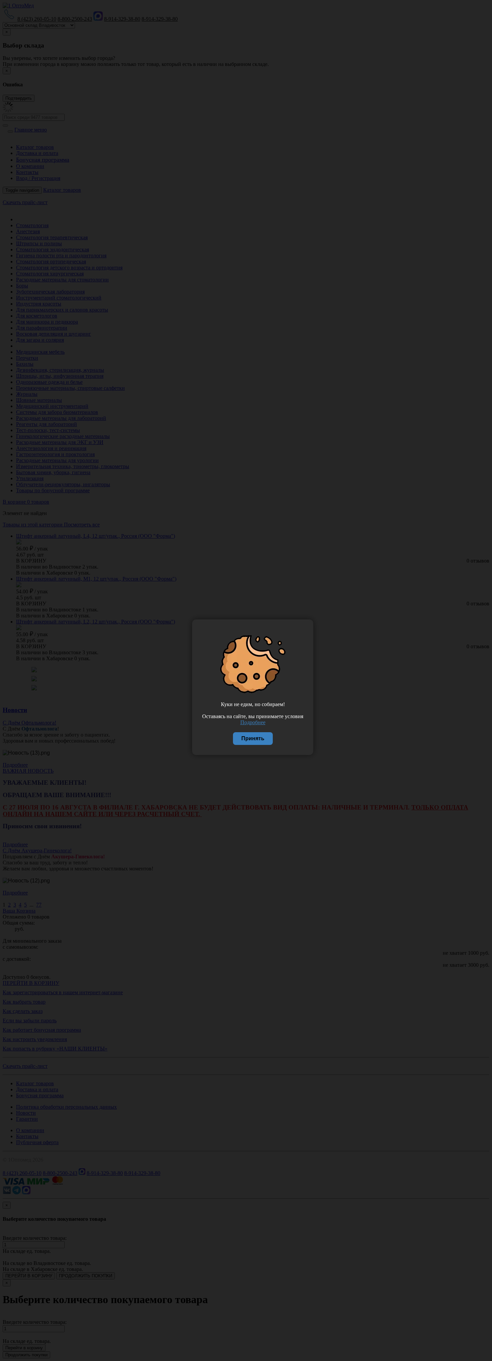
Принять (252, 738)
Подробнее (252, 722)
